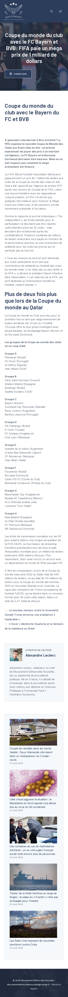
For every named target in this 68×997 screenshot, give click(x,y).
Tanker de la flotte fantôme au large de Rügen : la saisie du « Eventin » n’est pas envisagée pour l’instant (34, 897)
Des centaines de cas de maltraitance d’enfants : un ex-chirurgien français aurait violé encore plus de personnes (32, 850)
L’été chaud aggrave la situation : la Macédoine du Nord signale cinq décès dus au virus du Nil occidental (33, 803)
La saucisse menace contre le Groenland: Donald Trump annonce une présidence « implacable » (32, 615)
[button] (51, 11)
